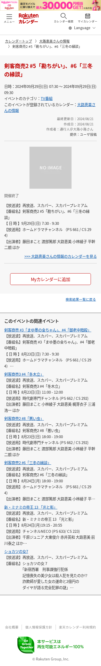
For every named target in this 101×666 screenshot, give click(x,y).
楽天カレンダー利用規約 (77, 627)
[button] (9, 18)
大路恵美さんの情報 (54, 41)
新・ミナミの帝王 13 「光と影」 (30, 507)
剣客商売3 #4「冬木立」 (24, 374)
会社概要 (12, 627)
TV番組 (46, 98)
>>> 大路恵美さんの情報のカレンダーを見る (60, 256)
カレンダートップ (18, 41)
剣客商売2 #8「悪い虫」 (24, 418)
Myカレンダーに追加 (50, 279)
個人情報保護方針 (38, 627)
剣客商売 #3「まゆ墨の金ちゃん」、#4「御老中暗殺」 (47, 330)
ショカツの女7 (16, 551)
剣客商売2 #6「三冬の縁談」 (27, 462)
